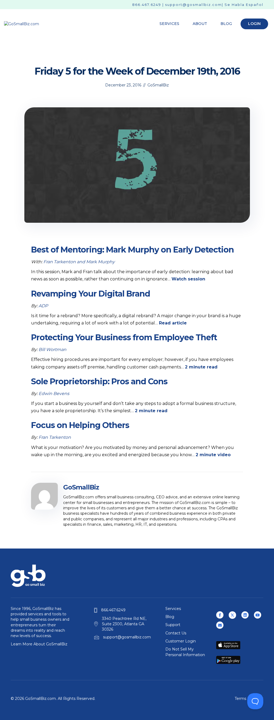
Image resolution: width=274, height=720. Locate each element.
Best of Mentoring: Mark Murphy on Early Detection (132, 250)
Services (169, 23)
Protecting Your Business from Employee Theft (124, 337)
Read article (173, 323)
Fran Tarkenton (55, 437)
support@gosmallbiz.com (193, 4)
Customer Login (180, 641)
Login (254, 23)
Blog (226, 23)
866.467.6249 (146, 4)
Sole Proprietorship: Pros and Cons (99, 381)
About (200, 23)
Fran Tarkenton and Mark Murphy (79, 261)
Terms (240, 698)
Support (172, 624)
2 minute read (201, 367)
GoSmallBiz (158, 85)
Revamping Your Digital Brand (90, 294)
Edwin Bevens (54, 393)
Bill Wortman (52, 349)
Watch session (188, 279)
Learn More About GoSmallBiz (39, 644)
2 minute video (213, 454)
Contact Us (175, 633)
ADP (43, 305)
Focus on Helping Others (80, 425)
